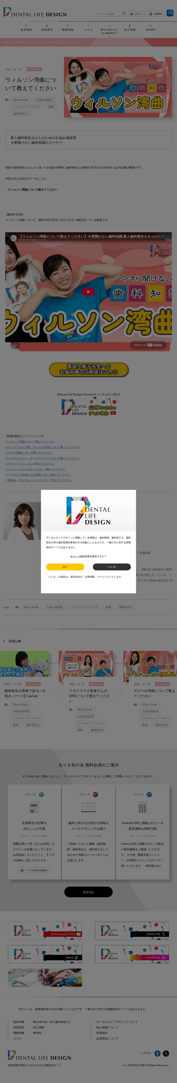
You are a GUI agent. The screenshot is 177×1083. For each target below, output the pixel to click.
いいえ (112, 567)
